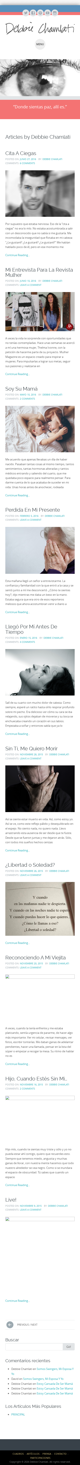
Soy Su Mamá (21, 389)
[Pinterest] (40, 13)
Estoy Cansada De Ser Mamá (55, 1384)
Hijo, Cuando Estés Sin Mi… (36, 1079)
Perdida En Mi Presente (32, 510)
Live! (10, 1200)
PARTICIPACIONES (40, 1457)
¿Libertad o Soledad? (30, 865)
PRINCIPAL (18, 1414)
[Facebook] (32, 13)
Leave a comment (30, 284)
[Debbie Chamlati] (40, 28)
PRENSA (46, 1453)
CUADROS (18, 1453)
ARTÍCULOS (33, 1453)
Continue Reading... (17, 255)
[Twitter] (25, 13)
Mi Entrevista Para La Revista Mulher (39, 272)
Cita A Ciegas (20, 153)
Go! (68, 1347)
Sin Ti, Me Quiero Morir (31, 748)
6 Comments (27, 163)
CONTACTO (60, 1453)
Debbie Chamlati (52, 159)
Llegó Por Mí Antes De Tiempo (31, 629)
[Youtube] (47, 13)
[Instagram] (54, 13)
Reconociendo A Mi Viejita (35, 957)
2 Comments (27, 398)
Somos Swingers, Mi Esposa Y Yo (43, 1379)
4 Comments (27, 641)
